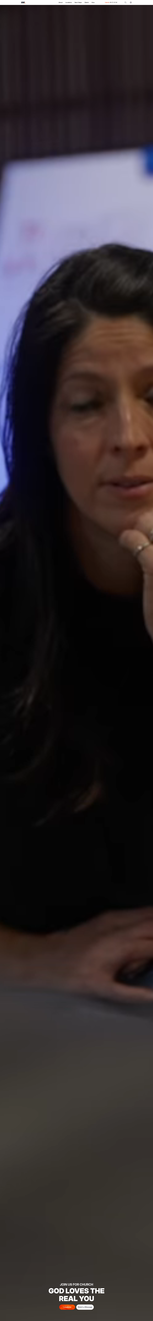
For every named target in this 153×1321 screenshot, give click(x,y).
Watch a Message (85, 1307)
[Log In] (130, 2)
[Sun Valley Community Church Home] (29, 2)
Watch (87, 2)
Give (93, 2)
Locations (68, 2)
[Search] (125, 2)
